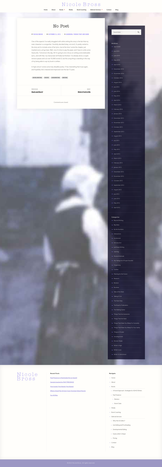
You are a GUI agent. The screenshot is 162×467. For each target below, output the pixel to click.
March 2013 (117, 158)
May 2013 (117, 149)
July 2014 (116, 87)
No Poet (61, 26)
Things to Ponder (119, 332)
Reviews (116, 399)
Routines (116, 287)
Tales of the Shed (119, 292)
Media (71, 10)
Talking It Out (118, 296)
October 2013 (118, 127)
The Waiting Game (119, 310)
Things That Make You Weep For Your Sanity (127, 327)
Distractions (117, 234)
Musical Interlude (119, 256)
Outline (116, 269)
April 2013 (117, 154)
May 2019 (117, 60)
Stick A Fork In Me (84, 92)
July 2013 (116, 140)
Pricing (115, 438)
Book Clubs (117, 403)
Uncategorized (118, 336)
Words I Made (118, 341)
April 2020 (117, 47)
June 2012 (117, 198)
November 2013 (119, 122)
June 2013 (117, 145)
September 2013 (119, 131)
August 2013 (118, 136)
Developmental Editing (120, 429)
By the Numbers (119, 229)
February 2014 (118, 109)
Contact (108, 10)
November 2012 (119, 176)
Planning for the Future (120, 274)
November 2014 (119, 73)
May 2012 (117, 203)
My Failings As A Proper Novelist (123, 260)
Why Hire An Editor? (119, 421)
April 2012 (117, 207)
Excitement (117, 238)
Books (61, 10)
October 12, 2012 (55, 34)
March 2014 (117, 105)
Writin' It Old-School (120, 354)
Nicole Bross (38, 34)
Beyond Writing (118, 220)
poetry (47, 77)
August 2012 (118, 190)
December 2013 (119, 118)
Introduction (117, 243)
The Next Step (118, 301)
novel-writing (37, 77)
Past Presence (117, 395)
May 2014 (117, 96)
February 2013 (118, 163)
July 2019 (116, 51)
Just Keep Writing (119, 247)
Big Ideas (116, 225)
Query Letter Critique (119, 434)
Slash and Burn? (37, 92)
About (53, 10)
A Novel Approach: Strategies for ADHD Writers (127, 390)
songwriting (56, 77)
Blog (116, 10)
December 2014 (119, 69)
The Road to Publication (121, 305)
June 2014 (117, 91)
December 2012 (119, 172)
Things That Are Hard (81, 34)
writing (64, 77)
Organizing (117, 265)
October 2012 (118, 181)
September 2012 (119, 185)
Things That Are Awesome (122, 314)
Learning (69, 34)
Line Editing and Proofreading (121, 425)
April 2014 (117, 100)
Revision (116, 283)
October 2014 (118, 78)
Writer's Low (117, 350)
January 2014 (118, 114)
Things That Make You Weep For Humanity (126, 323)
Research (116, 278)
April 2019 (117, 64)
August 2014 (118, 82)
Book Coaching (81, 10)
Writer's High (118, 345)
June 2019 (117, 55)
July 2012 (116, 194)
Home (46, 10)
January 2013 (118, 167)
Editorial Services (95, 10)
